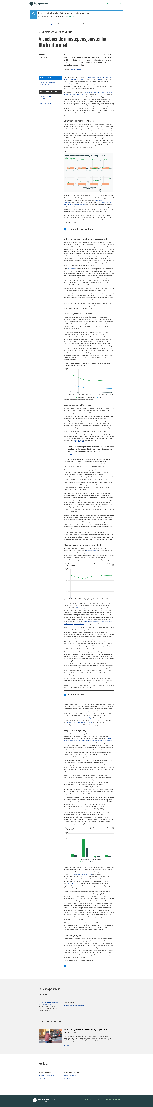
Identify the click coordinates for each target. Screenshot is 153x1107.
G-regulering (87, 718)
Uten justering (85, 861)
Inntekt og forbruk (51, 24)
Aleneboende (81, 397)
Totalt (100, 397)
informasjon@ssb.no (70, 1076)
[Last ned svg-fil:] (88, 192)
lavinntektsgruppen (70, 84)
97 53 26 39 (42, 1079)
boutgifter (71, 883)
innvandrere (71, 269)
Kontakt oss (88, 1099)
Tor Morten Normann (76, 69)
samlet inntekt (96, 428)
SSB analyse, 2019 (45, 103)
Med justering (95, 861)
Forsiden (41, 24)
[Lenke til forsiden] (39, 4)
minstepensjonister (92, 551)
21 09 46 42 (67, 1079)
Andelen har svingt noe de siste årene (85, 608)
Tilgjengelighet (99, 1099)
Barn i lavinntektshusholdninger (75, 1006)
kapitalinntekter (78, 440)
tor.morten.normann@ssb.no (47, 1076)
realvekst (98, 79)
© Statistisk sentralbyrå (113, 1099)
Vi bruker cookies (117, 4)
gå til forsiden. (71, 16)
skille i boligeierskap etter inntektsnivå (80, 874)
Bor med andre (91, 397)
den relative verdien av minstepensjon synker (79, 722)
